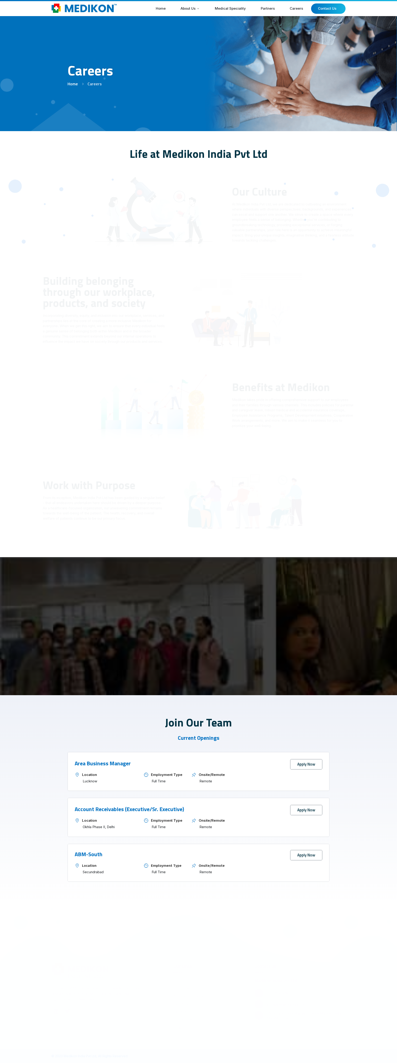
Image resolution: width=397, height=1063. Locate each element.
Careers (180, 1017)
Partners (180, 1010)
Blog (177, 1033)
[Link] (56, 1017)
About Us (181, 994)
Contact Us (182, 1025)
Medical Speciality (188, 1002)
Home (73, 84)
